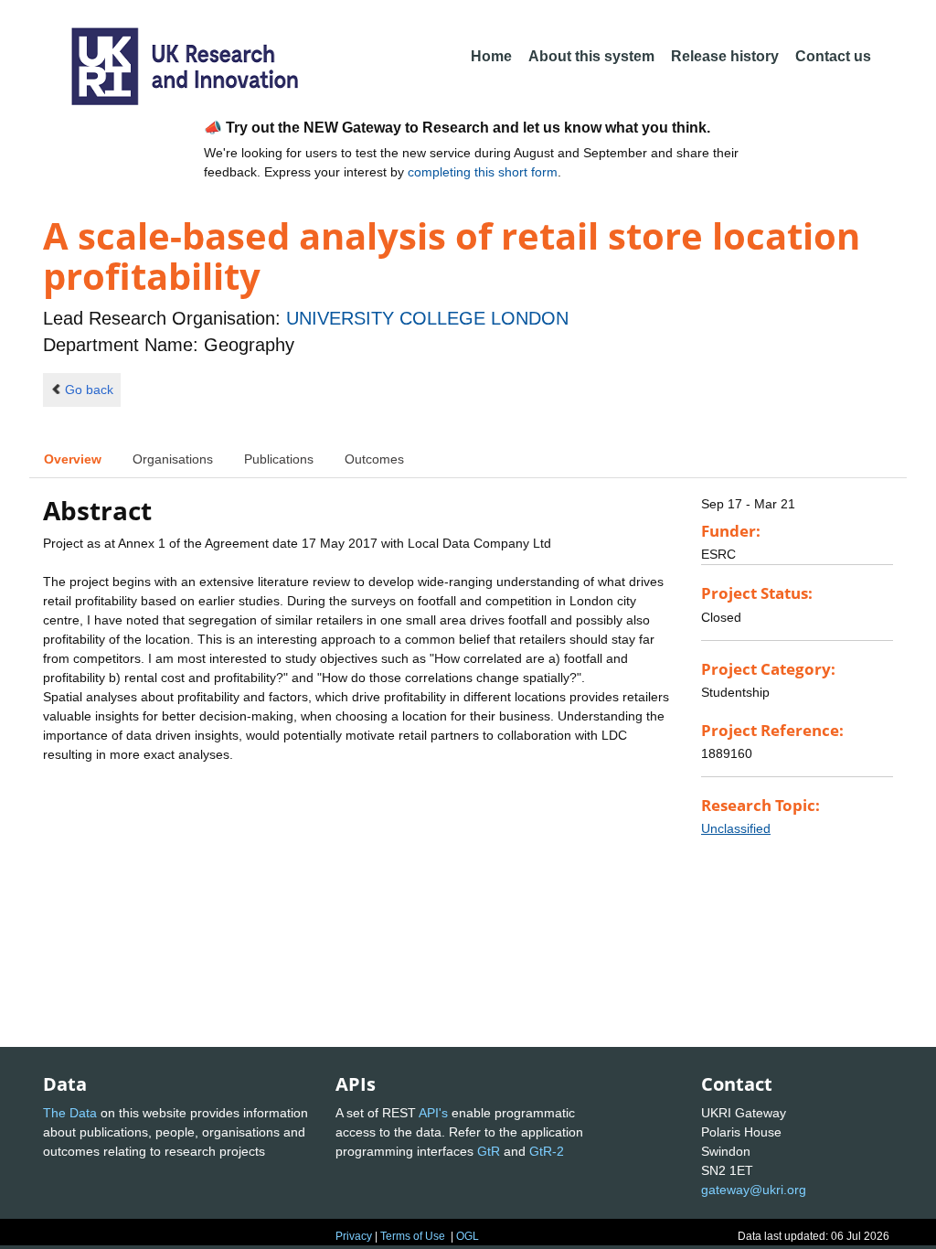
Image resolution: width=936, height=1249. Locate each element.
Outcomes (374, 459)
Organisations (173, 459)
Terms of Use (412, 1236)
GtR (488, 1151)
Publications (279, 459)
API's (433, 1112)
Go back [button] (89, 389)
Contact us (833, 56)
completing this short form (483, 172)
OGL (467, 1236)
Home (491, 56)
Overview (72, 459)
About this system (591, 56)
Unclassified (736, 828)
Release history (725, 56)
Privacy (353, 1236)
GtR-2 (546, 1151)
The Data (70, 1112)
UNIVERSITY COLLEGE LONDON (427, 318)
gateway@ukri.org (753, 1189)
